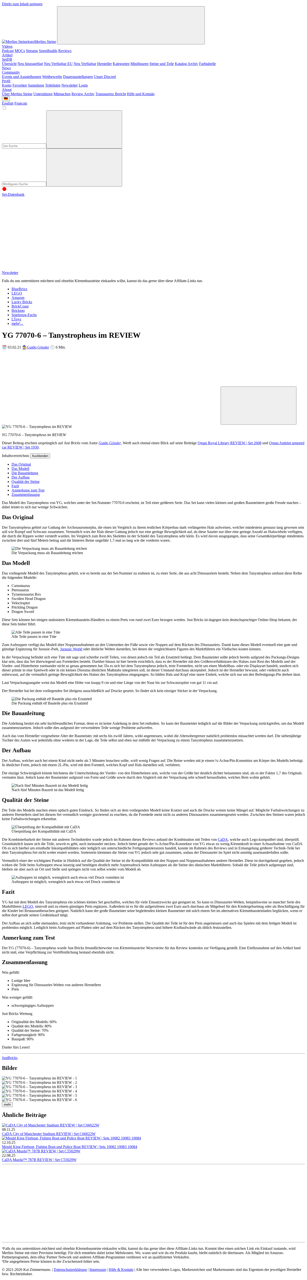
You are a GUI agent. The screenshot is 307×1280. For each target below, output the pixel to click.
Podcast (8, 51)
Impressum (97, 1270)
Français (20, 103)
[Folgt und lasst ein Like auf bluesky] (257, 231)
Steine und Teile (161, 64)
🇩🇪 (6, 99)
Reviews (64, 51)
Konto (7, 85)
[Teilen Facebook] (38, 422)
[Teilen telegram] (184, 422)
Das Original (21, 464)
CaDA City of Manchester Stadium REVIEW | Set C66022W (48, 1134)
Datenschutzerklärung (70, 1270)
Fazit (15, 486)
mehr (7, 1104)
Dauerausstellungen (78, 77)
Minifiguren (139, 64)
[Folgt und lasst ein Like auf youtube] (38, 231)
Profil (6, 81)
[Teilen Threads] (111, 384)
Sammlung (36, 85)
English (7, 103)
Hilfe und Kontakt (140, 94)
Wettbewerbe (52, 77)
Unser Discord (105, 77)
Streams (32, 51)
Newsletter (69, 85)
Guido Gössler (38, 347)
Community (11, 72)
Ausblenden (40, 456)
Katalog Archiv (186, 64)
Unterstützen (43, 94)
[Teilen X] (184, 384)
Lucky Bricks (22, 302)
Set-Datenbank (13, 194)
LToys (16, 319)
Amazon (18, 298)
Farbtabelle (207, 64)
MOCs (20, 51)
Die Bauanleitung (25, 473)
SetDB (7, 59)
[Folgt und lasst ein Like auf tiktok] (111, 231)
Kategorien (121, 64)
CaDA (223, 839)
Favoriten (19, 85)
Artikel (7, 55)
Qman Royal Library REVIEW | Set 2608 (229, 443)
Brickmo (18, 310)
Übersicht (9, 64)
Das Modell (20, 469)
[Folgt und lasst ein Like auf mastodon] (184, 231)
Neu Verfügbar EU (58, 64)
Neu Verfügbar (85, 64)
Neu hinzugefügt (30, 64)
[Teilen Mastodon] (38, 384)
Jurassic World (71, 649)
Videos (7, 46)
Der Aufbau (21, 477)
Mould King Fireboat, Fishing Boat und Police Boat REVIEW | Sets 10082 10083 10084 (69, 1147)
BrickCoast (20, 306)
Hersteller (104, 64)
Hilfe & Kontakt (121, 1270)
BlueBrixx (19, 289)
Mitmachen (62, 94)
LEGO (17, 293)
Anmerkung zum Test (28, 490)
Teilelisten (52, 85)
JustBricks (10, 1058)
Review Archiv (82, 94)
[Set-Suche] (84, 167)
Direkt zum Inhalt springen (22, 4)
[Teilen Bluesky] (257, 384)
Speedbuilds (48, 51)
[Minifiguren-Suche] (84, 129)
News (6, 68)
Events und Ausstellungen (21, 77)
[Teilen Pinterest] (111, 422)
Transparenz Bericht (110, 94)
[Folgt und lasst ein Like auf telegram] (38, 268)
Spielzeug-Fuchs (24, 315)
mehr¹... (17, 323)
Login (83, 85)
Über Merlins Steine (17, 94)
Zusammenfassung (26, 494)
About (7, 90)
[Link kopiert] (258, 405)
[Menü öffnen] (131, 25)
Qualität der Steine (26, 482)
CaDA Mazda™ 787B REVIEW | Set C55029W (39, 1160)
